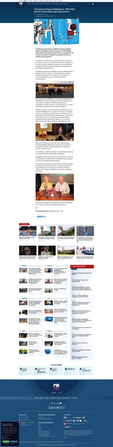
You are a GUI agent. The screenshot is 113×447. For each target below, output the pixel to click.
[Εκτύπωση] (45, 216)
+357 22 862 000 (24, 417)
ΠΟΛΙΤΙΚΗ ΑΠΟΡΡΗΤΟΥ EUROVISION (57, 441)
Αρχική (36, 398)
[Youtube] (60, 403)
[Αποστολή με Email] (43, 216)
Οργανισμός (75, 398)
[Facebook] (52, 403)
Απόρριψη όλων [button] (14, 441)
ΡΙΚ (77, 18)
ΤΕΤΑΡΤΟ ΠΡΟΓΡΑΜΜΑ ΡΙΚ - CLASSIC (46, 436)
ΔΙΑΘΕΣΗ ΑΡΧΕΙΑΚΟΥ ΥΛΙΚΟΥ (45, 441)
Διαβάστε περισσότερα (11, 433)
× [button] (17, 422)
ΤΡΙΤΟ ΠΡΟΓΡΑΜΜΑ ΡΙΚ (43, 434)
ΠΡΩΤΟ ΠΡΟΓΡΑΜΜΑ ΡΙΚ (43, 431)
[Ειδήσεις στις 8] (26, 370)
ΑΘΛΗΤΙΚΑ (49, 331)
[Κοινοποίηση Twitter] (41, 216)
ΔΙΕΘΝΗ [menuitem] (60, 3)
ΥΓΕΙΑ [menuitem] (51, 3)
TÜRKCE (60, 393)
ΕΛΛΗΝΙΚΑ (53, 393)
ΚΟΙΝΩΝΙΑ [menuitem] (37, 3)
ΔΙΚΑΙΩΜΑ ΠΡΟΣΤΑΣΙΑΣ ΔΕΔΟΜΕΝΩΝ (25, 441)
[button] (3, 435)
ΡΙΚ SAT (40, 429)
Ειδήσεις (41, 398)
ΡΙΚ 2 (39, 426)
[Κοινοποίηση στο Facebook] (38, 216)
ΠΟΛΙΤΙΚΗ (49, 266)
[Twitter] (54, 403)
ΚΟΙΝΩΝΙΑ (24, 266)
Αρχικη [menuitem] (28, 3)
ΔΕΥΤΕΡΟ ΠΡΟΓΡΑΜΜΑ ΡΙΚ (44, 433)
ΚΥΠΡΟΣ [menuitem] (32, 3)
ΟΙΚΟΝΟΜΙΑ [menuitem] (47, 3)
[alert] (10, 434)
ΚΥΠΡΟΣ (73, 278)
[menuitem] (68, 4)
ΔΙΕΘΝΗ (23, 331)
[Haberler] (71, 370)
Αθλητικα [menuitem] (65, 3)
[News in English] (86, 370)
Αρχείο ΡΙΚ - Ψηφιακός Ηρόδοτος (45, 418)
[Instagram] (57, 403)
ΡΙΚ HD (39, 428)
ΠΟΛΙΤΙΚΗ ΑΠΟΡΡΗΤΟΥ (36, 441)
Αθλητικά (59, 398)
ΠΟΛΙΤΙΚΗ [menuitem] (42, 3)
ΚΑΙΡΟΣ (73, 271)
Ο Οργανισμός (41, 417)
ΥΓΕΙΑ (48, 298)
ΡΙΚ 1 (39, 425)
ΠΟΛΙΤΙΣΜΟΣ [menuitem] (55, 3)
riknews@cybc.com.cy (25, 419)
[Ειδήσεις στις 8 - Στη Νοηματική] (41, 370)
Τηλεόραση (47, 398)
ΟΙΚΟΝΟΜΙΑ (24, 298)
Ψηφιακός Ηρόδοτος (66, 398)
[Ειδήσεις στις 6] (56, 370)
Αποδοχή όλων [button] (6, 441)
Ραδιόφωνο (53, 398)
